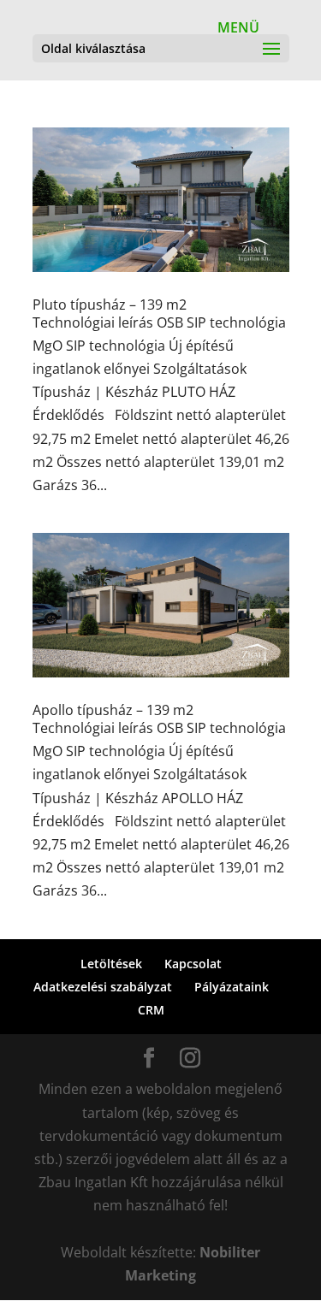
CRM (151, 1010)
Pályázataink (231, 987)
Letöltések (111, 963)
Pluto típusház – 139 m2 (110, 304)
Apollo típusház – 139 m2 (113, 710)
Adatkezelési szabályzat (102, 987)
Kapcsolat (193, 963)
